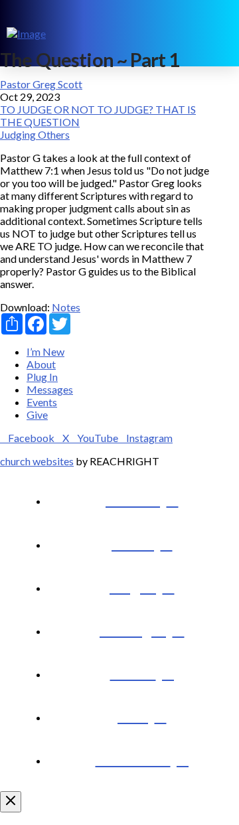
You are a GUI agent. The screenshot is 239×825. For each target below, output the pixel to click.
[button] (223, 33)
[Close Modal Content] (10, 801)
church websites (37, 461)
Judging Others (35, 134)
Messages (50, 389)
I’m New (45, 351)
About (41, 364)
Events (42, 402)
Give (37, 414)
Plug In (42, 376)
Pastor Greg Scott (41, 84)
